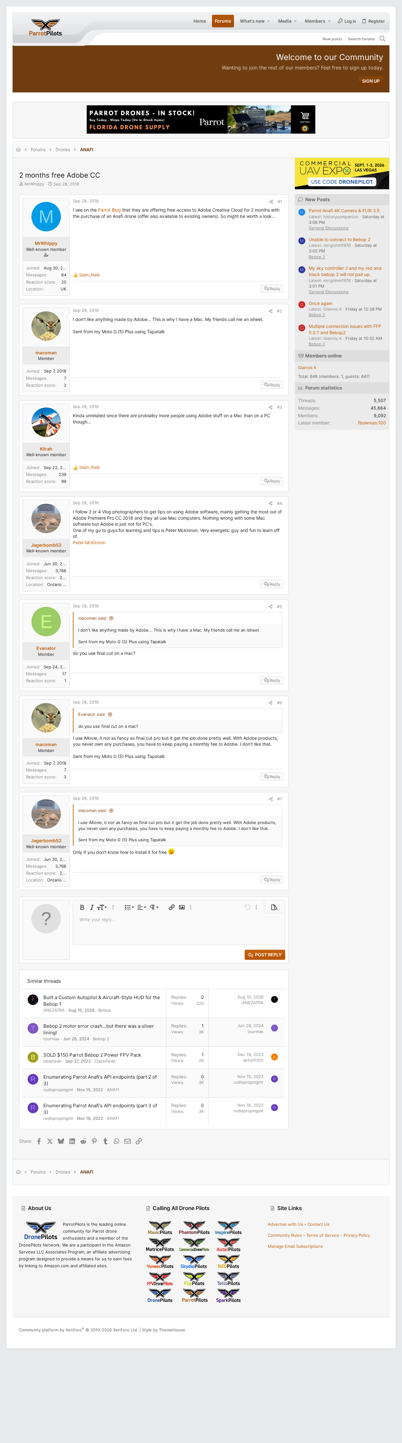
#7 (279, 798)
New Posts (317, 199)
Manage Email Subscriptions (295, 1246)
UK (63, 288)
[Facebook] (352, 1330)
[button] (268, 21)
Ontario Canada (62, 584)
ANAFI (113, 1089)
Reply (274, 288)
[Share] (271, 202)
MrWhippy (34, 183)
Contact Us (318, 1224)
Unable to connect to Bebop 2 (339, 239)
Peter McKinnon (89, 542)
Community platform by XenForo (78, 1329)
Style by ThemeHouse (163, 1329)
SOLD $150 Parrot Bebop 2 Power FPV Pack (92, 1055)
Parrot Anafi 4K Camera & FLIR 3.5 (344, 210)
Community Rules (285, 1235)
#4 (279, 503)
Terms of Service (322, 1235)
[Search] (383, 39)
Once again (320, 303)
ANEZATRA (54, 1010)
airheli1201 (253, 1060)
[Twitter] (380, 1330)
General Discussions (329, 227)
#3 (279, 407)
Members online (323, 355)
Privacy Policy (357, 1235)
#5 (279, 606)
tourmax (51, 1038)
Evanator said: (92, 714)
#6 (279, 702)
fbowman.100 (372, 422)
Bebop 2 (101, 1038)
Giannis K (307, 367)
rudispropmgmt (58, 1089)
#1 (280, 201)
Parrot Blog (109, 210)
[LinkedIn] (371, 1330)
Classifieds (105, 1061)
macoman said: (92, 618)
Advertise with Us (285, 1224)
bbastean (52, 1061)
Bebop (104, 1010)
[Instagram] (361, 1330)
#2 (279, 310)
